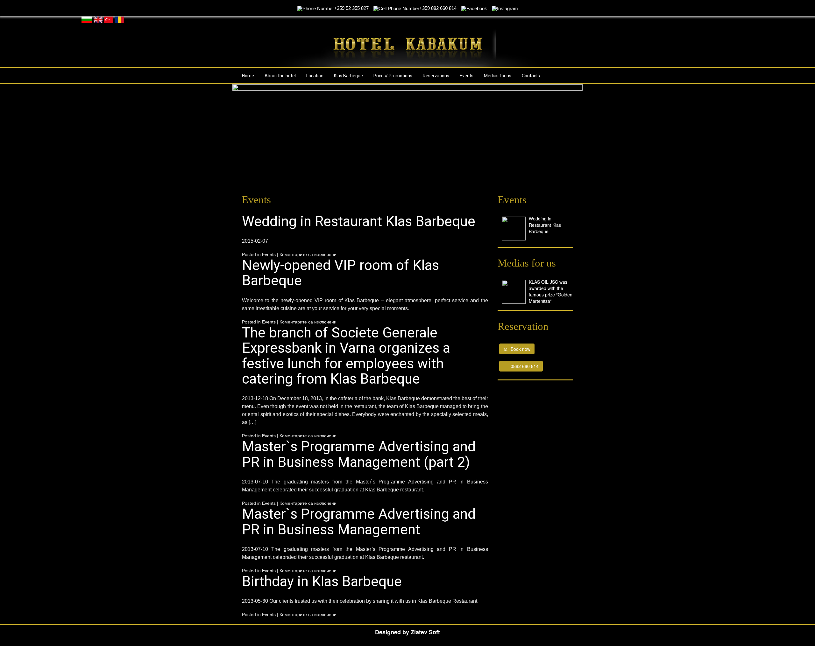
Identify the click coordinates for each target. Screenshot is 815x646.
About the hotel (280, 75)
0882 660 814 (525, 366)
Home (248, 75)
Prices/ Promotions (392, 75)
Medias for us (497, 75)
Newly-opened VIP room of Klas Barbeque (340, 273)
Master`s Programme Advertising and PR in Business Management (359, 522)
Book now (520, 349)
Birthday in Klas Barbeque (322, 581)
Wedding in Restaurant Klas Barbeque (358, 221)
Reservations (436, 75)
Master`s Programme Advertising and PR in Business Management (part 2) (359, 454)
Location (314, 75)
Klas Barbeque (348, 75)
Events (466, 75)
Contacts (531, 75)
